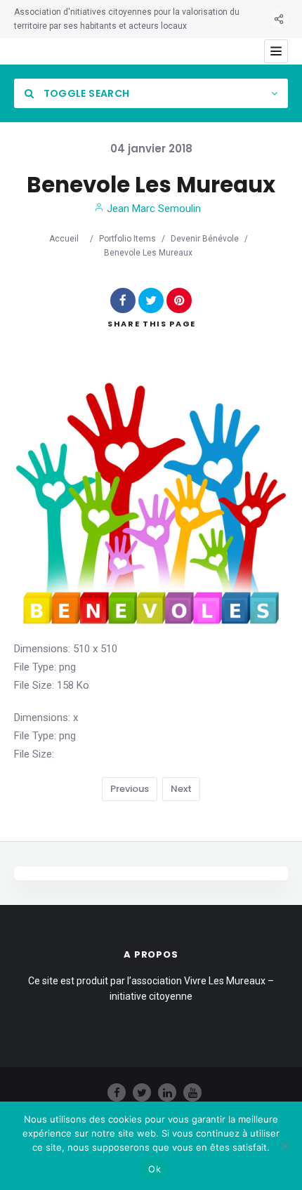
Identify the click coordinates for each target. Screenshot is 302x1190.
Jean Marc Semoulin (152, 208)
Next (181, 788)
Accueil (64, 239)
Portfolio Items (127, 239)
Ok (154, 1169)
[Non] (284, 1146)
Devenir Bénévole (205, 239)
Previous (129, 788)
